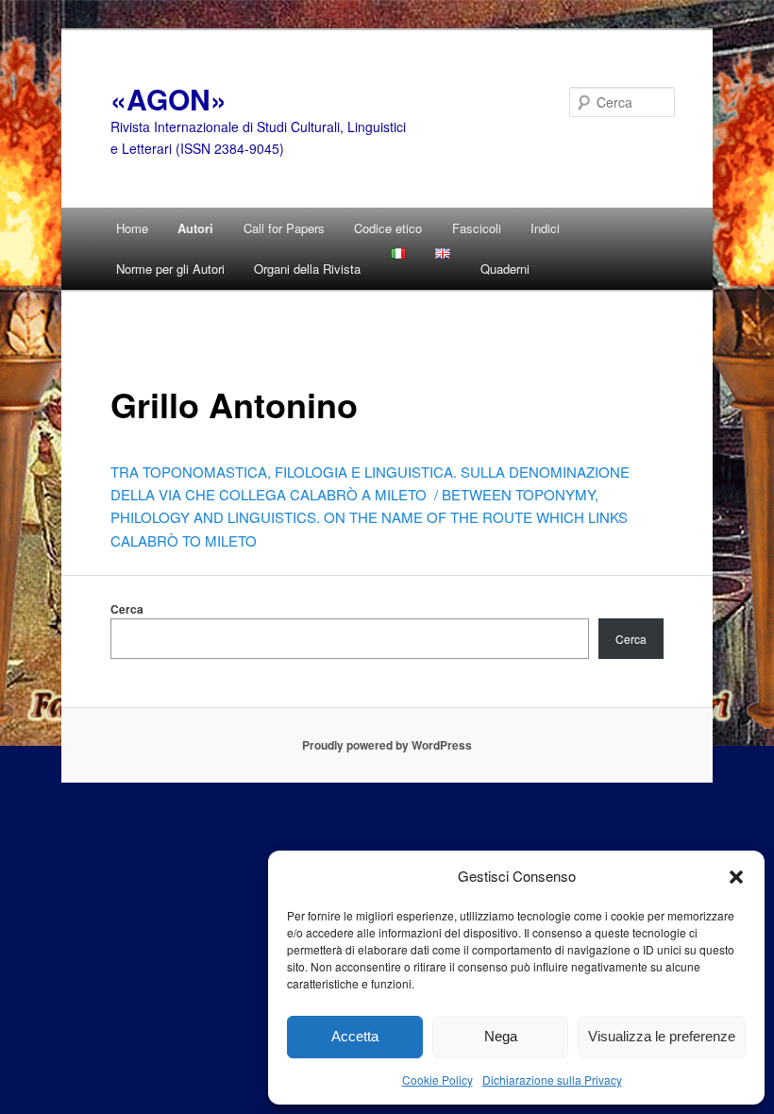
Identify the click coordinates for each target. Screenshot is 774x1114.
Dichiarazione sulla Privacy (552, 1080)
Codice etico (388, 228)
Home (132, 228)
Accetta (355, 1036)
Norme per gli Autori (170, 269)
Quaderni (505, 269)
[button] (736, 876)
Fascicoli (476, 228)
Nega (500, 1036)
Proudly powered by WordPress (387, 744)
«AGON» (168, 98)
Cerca (126, 608)
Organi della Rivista (307, 269)
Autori (195, 228)
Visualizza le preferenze (661, 1036)
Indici (545, 228)
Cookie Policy (437, 1080)
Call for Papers (284, 228)
